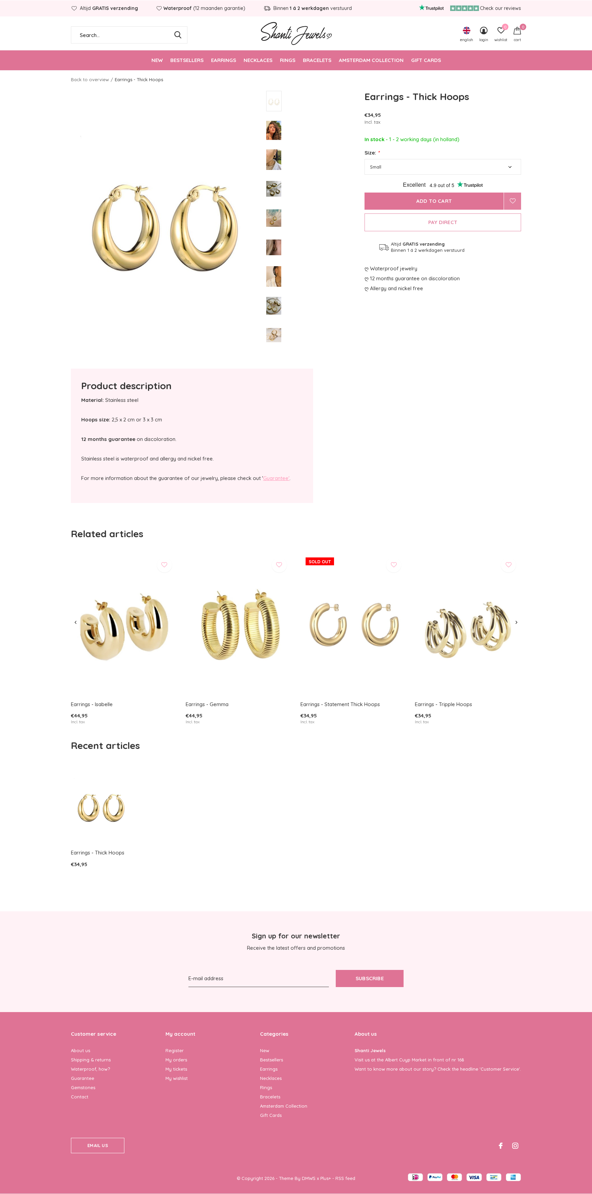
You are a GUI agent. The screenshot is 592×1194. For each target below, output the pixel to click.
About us (80, 1050)
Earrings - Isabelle (92, 704)
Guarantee (82, 1078)
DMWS (309, 1178)
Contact (79, 1096)
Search (177, 35)
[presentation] (76, 622)
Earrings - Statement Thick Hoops (340, 704)
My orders (176, 1059)
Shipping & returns (91, 1059)
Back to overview (90, 79)
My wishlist (176, 1078)
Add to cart (434, 201)
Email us (97, 1145)
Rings (287, 60)
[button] (315, 101)
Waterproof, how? (90, 1069)
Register (174, 1050)
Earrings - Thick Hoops (97, 852)
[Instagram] (515, 1145)
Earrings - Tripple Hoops (443, 704)
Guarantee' (276, 478)
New (157, 60)
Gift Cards (426, 60)
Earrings (223, 60)
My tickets (176, 1069)
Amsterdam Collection (371, 60)
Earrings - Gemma (207, 704)
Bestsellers (187, 60)
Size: (372, 152)
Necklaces (258, 60)
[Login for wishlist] (512, 201)
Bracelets (317, 60)
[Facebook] (501, 1145)
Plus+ (325, 1178)
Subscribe (370, 978)
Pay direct (442, 222)
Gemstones (83, 1087)
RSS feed (345, 1178)
